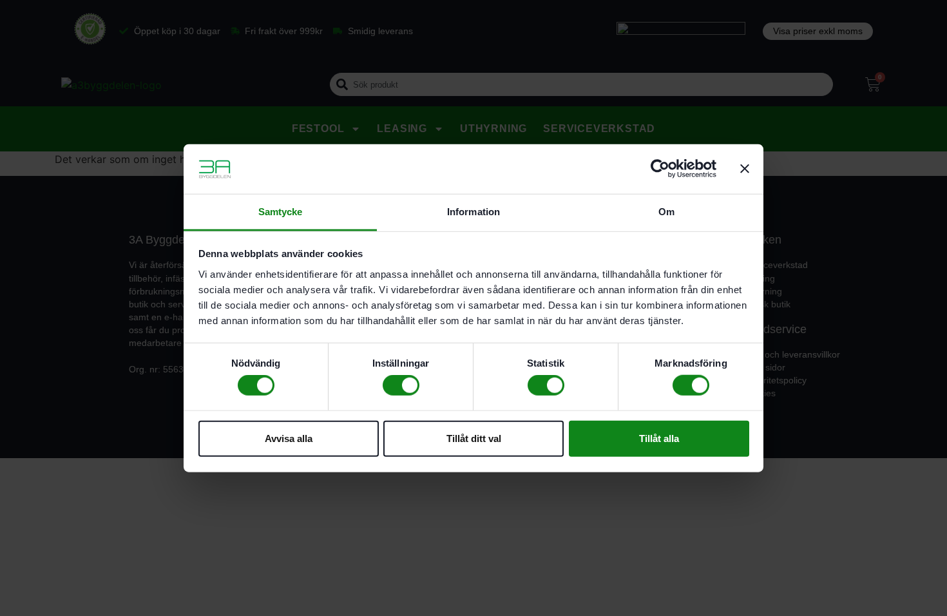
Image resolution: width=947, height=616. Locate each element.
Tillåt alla (659, 437)
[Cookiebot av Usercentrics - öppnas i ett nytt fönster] (660, 168)
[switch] (401, 385)
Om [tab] (666, 211)
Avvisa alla (288, 437)
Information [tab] (473, 211)
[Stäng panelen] (744, 168)
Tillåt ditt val (473, 437)
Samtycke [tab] (280, 211)
